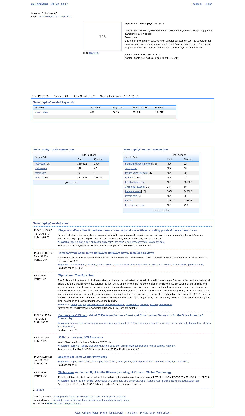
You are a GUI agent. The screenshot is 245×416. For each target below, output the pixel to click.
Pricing (208, 4)
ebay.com (94, 53)
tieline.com (41, 168)
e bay (87, 242)
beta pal (144, 304)
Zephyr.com (66, 356)
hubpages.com (133, 191)
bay (129, 242)
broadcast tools (140, 346)
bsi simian (126, 346)
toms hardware (105, 264)
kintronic (170, 346)
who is (64, 396)
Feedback (197, 4)
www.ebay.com (139, 242)
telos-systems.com (134, 205)
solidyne (75, 346)
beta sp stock (165, 304)
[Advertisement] (54, 46)
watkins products (109, 396)
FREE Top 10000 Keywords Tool (63, 403)
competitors (65, 16)
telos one (115, 346)
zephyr (74, 361)
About (78, 412)
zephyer (159, 361)
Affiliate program (90, 412)
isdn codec (110, 361)
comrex (161, 346)
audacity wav (91, 323)
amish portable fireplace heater (113, 400)
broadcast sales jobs (188, 380)
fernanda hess (156, 323)
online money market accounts (84, 396)
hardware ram (78, 264)
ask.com (39, 177)
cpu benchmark (195, 264)
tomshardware (143, 264)
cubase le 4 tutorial (188, 323)
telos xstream (181, 361)
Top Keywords (116, 412)
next (41, 389)
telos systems (124, 361)
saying (57, 396)
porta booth (171, 323)
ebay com (107, 242)
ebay (73, 242)
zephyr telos (141, 323)
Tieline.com (66, 372)
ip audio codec (169, 380)
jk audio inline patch (109, 323)
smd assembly (115, 380)
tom (133, 264)
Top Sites (132, 412)
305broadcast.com (135, 186)
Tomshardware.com (71, 252)
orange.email (179, 264)
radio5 (84, 346)
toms (154, 264)
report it (144, 380)
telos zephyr (41, 112)
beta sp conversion (115, 304)
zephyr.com (131, 168)
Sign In (64, 3)
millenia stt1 (68, 326)
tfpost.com (40, 173)
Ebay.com (64, 230)
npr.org (128, 200)
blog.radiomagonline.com (138, 163)
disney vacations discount (83, 400)
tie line (74, 380)
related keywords (48, 16)
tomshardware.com (135, 182)
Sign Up (54, 3)
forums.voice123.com (136, 173)
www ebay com (156, 242)
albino (122, 396)
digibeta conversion (93, 304)
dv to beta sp (132, 304)
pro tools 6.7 (127, 323)
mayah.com (131, 196)
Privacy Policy (147, 412)
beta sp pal (76, 304)
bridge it (91, 380)
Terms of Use (163, 412)
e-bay (80, 242)
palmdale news (61, 400)
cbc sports (101, 380)
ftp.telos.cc (130, 177)
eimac (152, 346)
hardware (91, 264)
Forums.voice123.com (72, 315)
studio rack (154, 380)
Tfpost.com (65, 275)
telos (81, 361)
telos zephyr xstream (143, 361)
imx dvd (154, 304)
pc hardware (164, 264)
